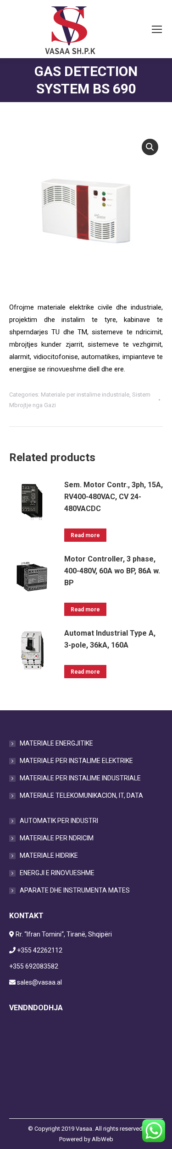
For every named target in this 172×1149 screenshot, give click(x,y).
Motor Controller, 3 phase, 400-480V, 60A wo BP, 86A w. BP (112, 571)
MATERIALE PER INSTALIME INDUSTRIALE (80, 778)
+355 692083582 (33, 966)
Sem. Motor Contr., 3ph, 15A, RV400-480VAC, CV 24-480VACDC (113, 496)
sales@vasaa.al (39, 982)
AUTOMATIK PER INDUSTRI (59, 820)
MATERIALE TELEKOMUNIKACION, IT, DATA (81, 795)
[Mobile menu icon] (157, 29)
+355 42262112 (39, 950)
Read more (85, 535)
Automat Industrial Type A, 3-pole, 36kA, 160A (109, 639)
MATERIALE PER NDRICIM (57, 838)
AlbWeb (102, 1139)
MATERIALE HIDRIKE (49, 855)
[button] (150, 147)
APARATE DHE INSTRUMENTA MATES (75, 890)
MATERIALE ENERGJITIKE (56, 743)
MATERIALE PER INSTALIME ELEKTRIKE (76, 760)
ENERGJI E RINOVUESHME (57, 873)
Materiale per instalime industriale (85, 394)
